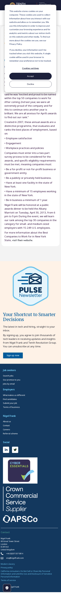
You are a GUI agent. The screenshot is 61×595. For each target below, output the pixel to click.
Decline (30, 84)
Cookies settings (30, 68)
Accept (30, 76)
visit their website (22, 240)
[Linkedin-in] (6, 450)
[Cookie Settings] (7, 588)
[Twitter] (15, 450)
